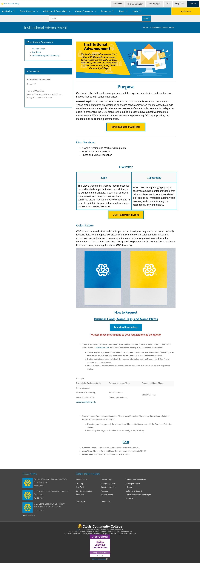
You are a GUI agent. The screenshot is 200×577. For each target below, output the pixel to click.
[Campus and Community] (95, 11)
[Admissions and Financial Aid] (69, 11)
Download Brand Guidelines (125, 127)
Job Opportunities (108, 487)
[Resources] (113, 11)
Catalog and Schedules (136, 480)
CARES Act (105, 502)
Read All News (28, 515)
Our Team (36, 52)
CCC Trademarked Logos (126, 215)
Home (145, 27)
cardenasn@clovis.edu (86, 402)
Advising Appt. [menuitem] (154, 3)
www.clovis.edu (102, 348)
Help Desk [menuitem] (179, 3)
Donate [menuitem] (193, 3)
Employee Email (133, 483)
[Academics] (37, 11)
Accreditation (81, 480)
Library (129, 487)
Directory (79, 483)
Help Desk (80, 487)
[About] (126, 11)
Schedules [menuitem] (117, 3)
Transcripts (80, 502)
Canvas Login (107, 480)
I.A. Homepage (38, 49)
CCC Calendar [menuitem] (136, 4)
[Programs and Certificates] (14, 11)
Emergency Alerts (108, 483)
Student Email (107, 495)
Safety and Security (134, 491)
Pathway (104, 491)
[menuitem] (10, 4)
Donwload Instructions (126, 327)
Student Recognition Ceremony (45, 55)
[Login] (140, 11)
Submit (146, 18)
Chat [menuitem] (168, 3)
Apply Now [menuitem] (185, 11)
